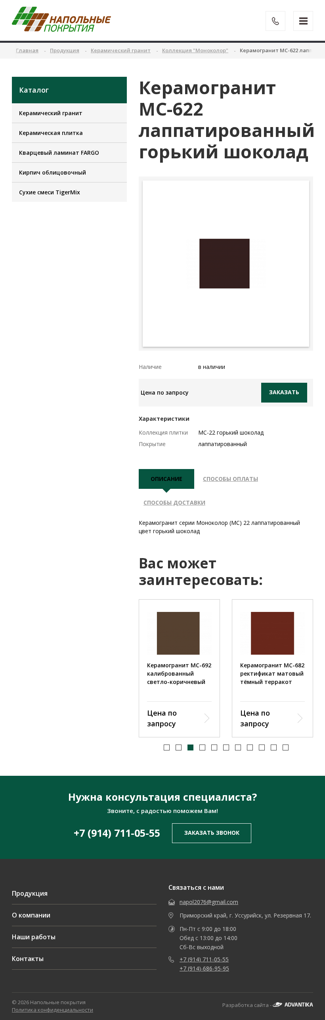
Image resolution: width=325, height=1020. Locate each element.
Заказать (284, 392)
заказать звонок (211, 832)
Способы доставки (174, 502)
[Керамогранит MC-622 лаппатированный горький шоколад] (226, 263)
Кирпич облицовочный (52, 172)
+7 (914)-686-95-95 (204, 968)
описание (166, 478)
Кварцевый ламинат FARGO (59, 152)
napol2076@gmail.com (209, 902)
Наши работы (33, 937)
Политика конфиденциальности (52, 1009)
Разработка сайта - (247, 1005)
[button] (167, 747)
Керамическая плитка (51, 133)
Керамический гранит (50, 113)
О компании (31, 915)
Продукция (30, 893)
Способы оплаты (230, 478)
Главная (27, 50)
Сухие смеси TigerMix (49, 192)
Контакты (28, 958)
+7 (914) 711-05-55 (117, 833)
